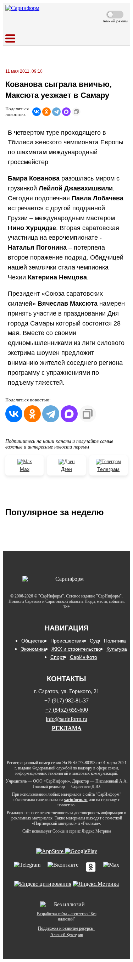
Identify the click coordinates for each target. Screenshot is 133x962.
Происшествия (67, 641)
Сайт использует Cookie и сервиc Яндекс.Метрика (66, 831)
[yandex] (42, 884)
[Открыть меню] (10, 38)
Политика (115, 641)
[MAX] (66, 111)
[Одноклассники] (46, 111)
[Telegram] (56, 111)
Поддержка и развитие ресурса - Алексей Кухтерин (66, 931)
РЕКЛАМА (67, 728)
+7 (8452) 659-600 (66, 710)
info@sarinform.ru (66, 719)
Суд (94, 641)
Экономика (33, 649)
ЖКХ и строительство (76, 649)
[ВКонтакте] (36, 111)
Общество (33, 641)
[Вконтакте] (63, 868)
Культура (116, 649)
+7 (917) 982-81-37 (66, 700)
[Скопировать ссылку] (76, 111)
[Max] (111, 868)
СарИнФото (83, 657)
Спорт (57, 657)
